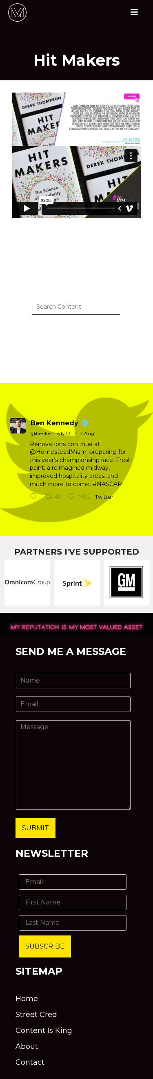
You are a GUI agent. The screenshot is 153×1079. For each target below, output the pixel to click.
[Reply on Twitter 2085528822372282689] (35, 497)
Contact (30, 1062)
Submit (35, 828)
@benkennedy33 (51, 433)
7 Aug (87, 433)
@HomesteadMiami (59, 451)
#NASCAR (107, 484)
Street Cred (36, 1014)
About (27, 1046)
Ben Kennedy (54, 423)
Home (27, 998)
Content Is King (44, 1030)
